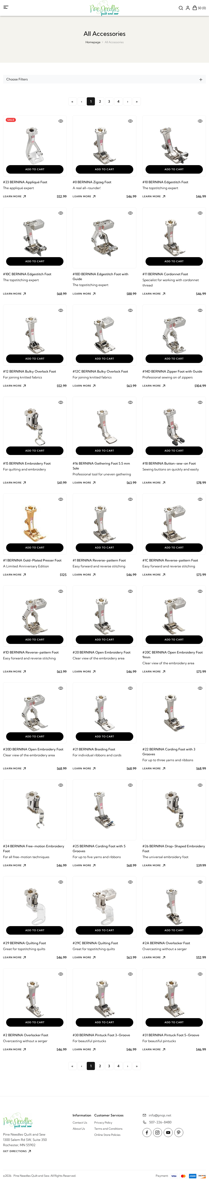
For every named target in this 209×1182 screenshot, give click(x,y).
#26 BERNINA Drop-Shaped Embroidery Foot (173, 848)
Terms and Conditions (108, 1128)
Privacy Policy (103, 1122)
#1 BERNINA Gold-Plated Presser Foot (32, 560)
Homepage (93, 42)
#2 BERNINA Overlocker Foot (25, 1035)
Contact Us (80, 1122)
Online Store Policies (107, 1135)
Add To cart (34, 169)
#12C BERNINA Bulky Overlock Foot (100, 371)
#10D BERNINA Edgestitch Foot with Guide (100, 276)
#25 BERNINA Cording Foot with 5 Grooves (99, 848)
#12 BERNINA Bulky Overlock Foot (29, 371)
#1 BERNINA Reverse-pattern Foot (99, 560)
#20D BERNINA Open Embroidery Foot (33, 749)
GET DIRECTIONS (15, 1151)
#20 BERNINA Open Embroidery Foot (101, 652)
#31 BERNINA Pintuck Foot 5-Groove (170, 1035)
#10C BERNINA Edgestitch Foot (27, 274)
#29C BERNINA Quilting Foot (95, 943)
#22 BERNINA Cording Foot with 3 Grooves (168, 751)
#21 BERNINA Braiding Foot (94, 749)
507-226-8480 (160, 1122)
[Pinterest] (178, 1132)
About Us (79, 1128)
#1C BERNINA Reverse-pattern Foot (170, 560)
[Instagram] (157, 1132)
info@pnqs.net (160, 1115)
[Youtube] (168, 1132)
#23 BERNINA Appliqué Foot (25, 182)
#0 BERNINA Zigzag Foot (92, 182)
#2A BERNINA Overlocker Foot (166, 943)
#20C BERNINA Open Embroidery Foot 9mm (172, 654)
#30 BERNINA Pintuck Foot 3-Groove (101, 1035)
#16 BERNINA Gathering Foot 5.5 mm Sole (101, 465)
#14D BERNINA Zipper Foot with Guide (172, 371)
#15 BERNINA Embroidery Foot (27, 463)
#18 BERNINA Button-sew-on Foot (169, 463)
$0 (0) (202, 8)
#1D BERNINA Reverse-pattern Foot (31, 652)
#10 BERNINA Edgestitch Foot (165, 182)
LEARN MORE (12, 196)
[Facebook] (146, 1132)
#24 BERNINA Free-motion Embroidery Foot (33, 848)
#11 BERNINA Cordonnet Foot (165, 274)
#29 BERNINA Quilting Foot (24, 943)
